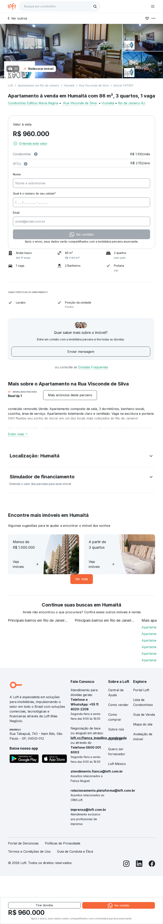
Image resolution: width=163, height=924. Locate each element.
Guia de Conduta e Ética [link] (75, 851)
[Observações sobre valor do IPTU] (25, 164)
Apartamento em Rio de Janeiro (38, 85)
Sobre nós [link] (116, 729)
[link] (70, 395)
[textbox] (59, 6)
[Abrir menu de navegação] (153, 6)
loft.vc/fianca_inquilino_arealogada (99, 738)
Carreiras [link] (115, 739)
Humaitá (69, 85)
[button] (81, 456)
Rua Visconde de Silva (94, 85)
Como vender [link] (118, 705)
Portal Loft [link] (141, 690)
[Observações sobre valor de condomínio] (36, 154)
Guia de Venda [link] (144, 715)
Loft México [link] (117, 764)
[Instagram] (126, 864)
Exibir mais (16, 434)
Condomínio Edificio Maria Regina (33, 103)
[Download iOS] (54, 759)
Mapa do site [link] (142, 724)
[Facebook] (152, 864)
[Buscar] (95, 6)
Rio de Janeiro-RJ (131, 103)
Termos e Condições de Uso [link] (29, 851)
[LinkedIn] (139, 864)
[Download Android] (24, 759)
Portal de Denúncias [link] (23, 843)
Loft (10, 85)
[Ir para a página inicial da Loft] (13, 6)
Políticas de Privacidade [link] (62, 843)
